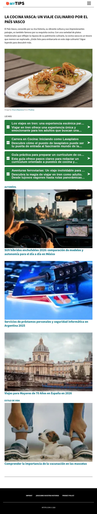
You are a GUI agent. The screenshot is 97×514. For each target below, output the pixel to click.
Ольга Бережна (18, 110)
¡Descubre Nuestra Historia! (47, 496)
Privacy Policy (68, 496)
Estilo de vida (12, 400)
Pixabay (31, 110)
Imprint (29, 496)
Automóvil (10, 187)
